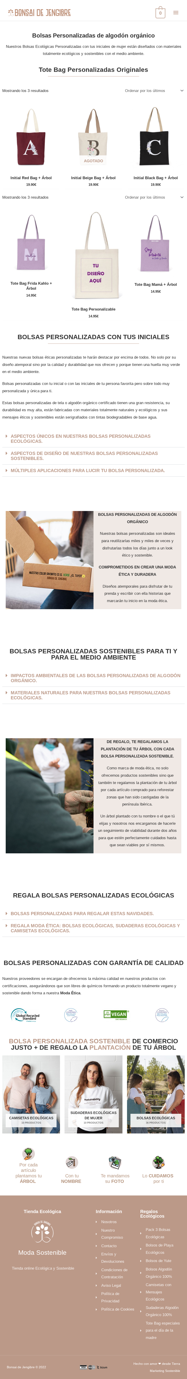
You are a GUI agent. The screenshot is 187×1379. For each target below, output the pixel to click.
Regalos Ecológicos (152, 1214)
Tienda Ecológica (42, 1211)
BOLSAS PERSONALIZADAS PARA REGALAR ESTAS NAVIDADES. (82, 913)
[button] (93, 438)
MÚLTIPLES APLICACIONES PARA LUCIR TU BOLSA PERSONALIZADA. (88, 470)
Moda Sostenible (42, 1252)
